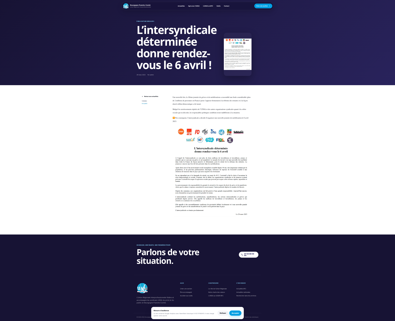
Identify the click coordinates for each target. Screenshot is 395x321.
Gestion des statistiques (251, 317)
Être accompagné (186, 292)
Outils (218, 6)
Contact (226, 6)
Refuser (223, 313)
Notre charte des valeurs (216, 292)
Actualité (144, 103)
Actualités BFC (241, 289)
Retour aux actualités (151, 96)
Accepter (235, 313)
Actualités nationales (243, 292)
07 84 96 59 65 (249, 255)
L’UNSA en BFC (208, 6)
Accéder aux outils (186, 296)
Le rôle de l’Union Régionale (217, 289)
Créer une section (262, 6)
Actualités (181, 6)
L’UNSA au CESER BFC (215, 296)
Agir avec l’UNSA (194, 6)
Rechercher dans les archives (246, 296)
